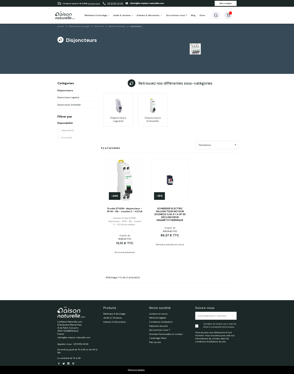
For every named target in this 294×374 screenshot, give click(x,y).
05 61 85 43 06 (115, 3)
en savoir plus (94, 3)
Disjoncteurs (65, 90)
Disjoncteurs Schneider (69, 104)
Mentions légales (136, 369)
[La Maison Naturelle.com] (65, 15)
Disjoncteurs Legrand (68, 97)
